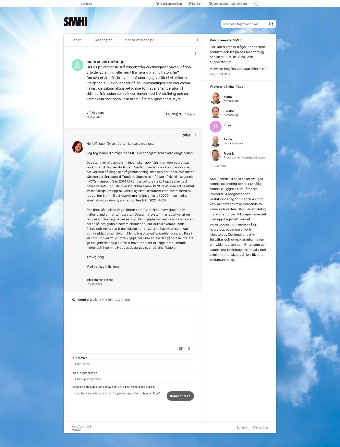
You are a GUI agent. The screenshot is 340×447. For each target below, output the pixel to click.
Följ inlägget (173, 114)
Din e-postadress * (84, 373)
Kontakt (197, 3)
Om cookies (260, 427)
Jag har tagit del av (116, 393)
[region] (133, 87)
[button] (181, 349)
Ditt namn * (79, 358)
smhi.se (87, 3)
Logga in (243, 427)
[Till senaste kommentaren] (197, 40)
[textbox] (133, 325)
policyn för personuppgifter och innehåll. (129, 393)
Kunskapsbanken (171, 3)
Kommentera (180, 396)
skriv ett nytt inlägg (115, 299)
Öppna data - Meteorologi (230, 3)
